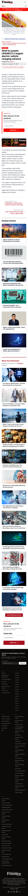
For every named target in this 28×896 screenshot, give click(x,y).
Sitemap (12, 888)
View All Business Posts (14, 615)
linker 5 (12, 61)
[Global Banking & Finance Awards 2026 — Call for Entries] (14, 142)
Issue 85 (17, 673)
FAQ (3, 730)
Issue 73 (17, 700)
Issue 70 (17, 707)
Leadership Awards (6, 802)
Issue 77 (17, 691)
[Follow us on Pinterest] (8, 892)
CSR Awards (18, 741)
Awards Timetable (6, 718)
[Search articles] (24, 2)
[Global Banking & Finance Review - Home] (7, 2)
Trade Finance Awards (7, 824)
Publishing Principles (6, 841)
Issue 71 (17, 705)
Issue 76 (17, 693)
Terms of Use (5, 690)
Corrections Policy (6, 845)
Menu (3, 6)
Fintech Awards (18, 758)
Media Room (4, 728)
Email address (5, 661)
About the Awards (6, 716)
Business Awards (19, 724)
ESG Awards (18, 768)
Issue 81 (17, 682)
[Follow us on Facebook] (14, 892)
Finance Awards (18, 792)
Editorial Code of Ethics (7, 848)
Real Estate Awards (6, 807)
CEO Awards (18, 735)
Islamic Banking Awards (7, 805)
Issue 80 (17, 684)
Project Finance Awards (7, 809)
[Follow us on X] (19, 892)
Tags (16, 888)
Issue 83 (17, 677)
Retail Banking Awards (7, 865)
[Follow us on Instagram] (11, 892)
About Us (4, 673)
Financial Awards (5, 856)
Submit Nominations (6, 723)
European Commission (11, 150)
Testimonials (4, 725)
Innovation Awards (19, 773)
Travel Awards (5, 834)
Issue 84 (17, 675)
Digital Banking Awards (20, 790)
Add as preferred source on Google (14, 67)
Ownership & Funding (6, 843)
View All (17, 710)
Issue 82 (17, 680)
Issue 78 (17, 689)
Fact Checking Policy (6, 854)
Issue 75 (17, 696)
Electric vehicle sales (8, 96)
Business (8, 41)
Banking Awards (18, 783)
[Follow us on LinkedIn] (17, 892)
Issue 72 (17, 703)
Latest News (4, 684)
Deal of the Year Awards (20, 743)
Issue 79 (17, 687)
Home (3, 41)
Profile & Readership (6, 679)
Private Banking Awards (7, 859)
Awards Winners (5, 721)
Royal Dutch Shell (14, 74)
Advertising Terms (6, 692)
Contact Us (4, 681)
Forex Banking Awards (20, 770)
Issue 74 (17, 698)
